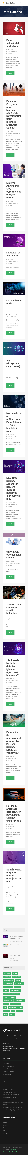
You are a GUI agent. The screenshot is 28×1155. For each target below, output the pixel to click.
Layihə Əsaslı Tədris (8, 1066)
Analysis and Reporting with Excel (12, 1110)
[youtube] (16, 1151)
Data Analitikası (19, 983)
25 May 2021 (9, 49)
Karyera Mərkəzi (7, 1074)
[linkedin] (7, 1151)
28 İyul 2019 (9, 824)
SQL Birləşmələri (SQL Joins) (13, 363)
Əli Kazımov (11, 826)
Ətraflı (10, 73)
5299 (10, 889)
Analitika (19, 1010)
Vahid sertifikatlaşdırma (9, 1071)
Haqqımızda (6, 1063)
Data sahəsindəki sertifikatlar (13, 43)
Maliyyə (12, 1014)
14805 (10, 565)
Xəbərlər (5, 1125)
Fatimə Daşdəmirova (14, 372)
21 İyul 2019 (9, 885)
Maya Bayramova (13, 680)
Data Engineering (8, 983)
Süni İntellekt (16, 976)
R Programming (12, 1007)
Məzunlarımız (6, 1128)
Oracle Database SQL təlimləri (11, 993)
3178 (10, 760)
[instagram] (10, 1151)
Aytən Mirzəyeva (14, 960)
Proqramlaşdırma (8, 980)
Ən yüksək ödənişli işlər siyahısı (13, 554)
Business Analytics (8, 1089)
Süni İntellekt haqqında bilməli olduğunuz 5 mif (14, 875)
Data (21, 1007)
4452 (10, 506)
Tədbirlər (5, 1122)
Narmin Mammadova (14, 133)
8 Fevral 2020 (10, 561)
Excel (5, 1014)
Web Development (15, 990)
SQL (13, 1010)
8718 (10, 135)
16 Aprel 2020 (10, 370)
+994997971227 (6, 1043)
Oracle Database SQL (8, 1100)
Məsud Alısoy (12, 436)
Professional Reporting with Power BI (12, 1107)
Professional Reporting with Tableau (12, 1094)
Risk (5, 1007)
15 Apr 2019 (12, 958)
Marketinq (6, 1010)
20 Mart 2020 (10, 434)
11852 (10, 263)
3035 (10, 682)
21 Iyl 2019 (12, 941)
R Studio (6, 990)
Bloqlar (4, 1130)
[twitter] (13, 1151)
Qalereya (5, 1133)
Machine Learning (8, 1000)
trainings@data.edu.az (8, 1046)
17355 (10, 311)
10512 (10, 374)
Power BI (18, 980)
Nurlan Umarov (13, 1149)
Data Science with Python (9, 1092)
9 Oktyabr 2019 (10, 678)
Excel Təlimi (7, 973)
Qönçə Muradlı (12, 504)
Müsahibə (13, 997)
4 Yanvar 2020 (10, 617)
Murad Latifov (12, 51)
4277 (10, 205)
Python (5, 997)
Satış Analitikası (19, 1000)
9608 (10, 53)
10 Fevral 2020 (10, 502)
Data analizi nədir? (15, 955)
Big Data (15, 973)
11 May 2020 (9, 131)
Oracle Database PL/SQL (9, 1097)
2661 (10, 438)
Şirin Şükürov (12, 887)
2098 (10, 828)
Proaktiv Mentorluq (8, 1069)
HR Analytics (6, 1087)
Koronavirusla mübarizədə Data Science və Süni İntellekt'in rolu (14, 422)
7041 (10, 621)
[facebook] (3, 1151)
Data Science (7, 976)
